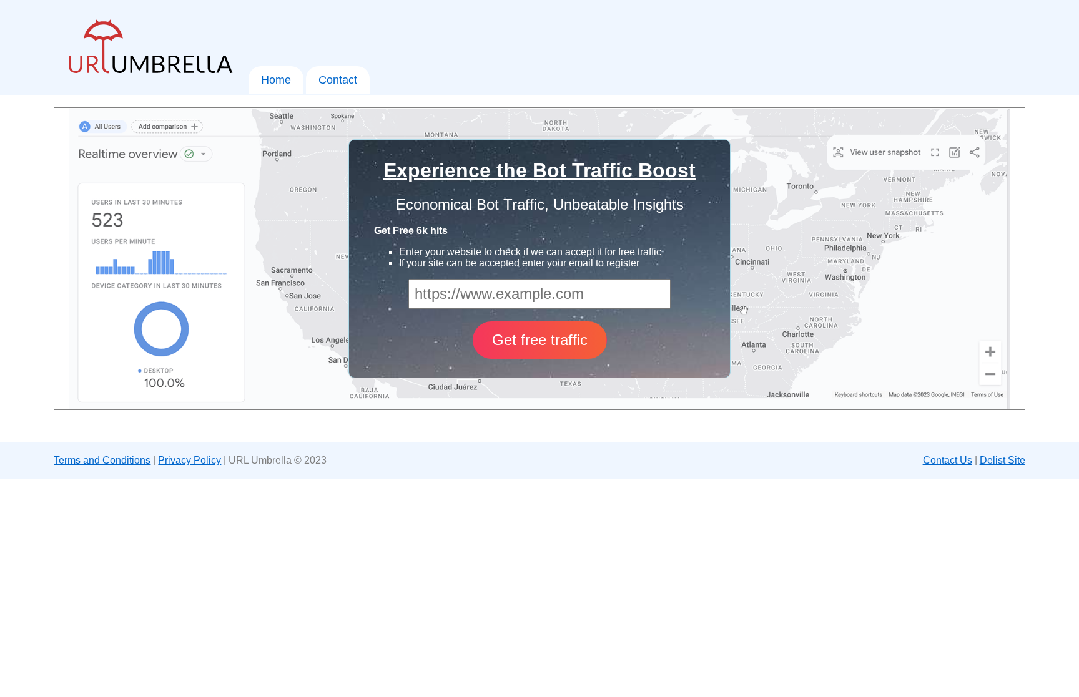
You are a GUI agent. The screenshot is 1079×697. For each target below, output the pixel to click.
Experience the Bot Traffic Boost (539, 170)
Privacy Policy (189, 460)
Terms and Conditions (102, 460)
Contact (337, 80)
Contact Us (947, 460)
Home (276, 80)
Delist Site (1002, 460)
